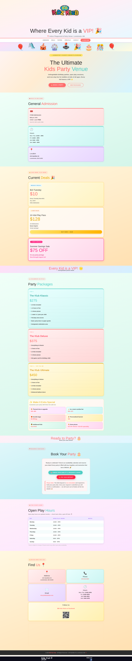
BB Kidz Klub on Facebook (66, 608)
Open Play (68, 40)
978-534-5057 (85, 579)
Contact (76, 40)
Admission (46, 40)
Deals (53, 40)
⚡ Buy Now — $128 (66, 232)
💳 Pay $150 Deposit (66, 477)
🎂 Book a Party (57, 85)
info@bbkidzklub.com (46, 595)
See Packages (75, 85)
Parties (59, 40)
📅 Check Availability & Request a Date (65, 472)
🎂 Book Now (85, 40)
